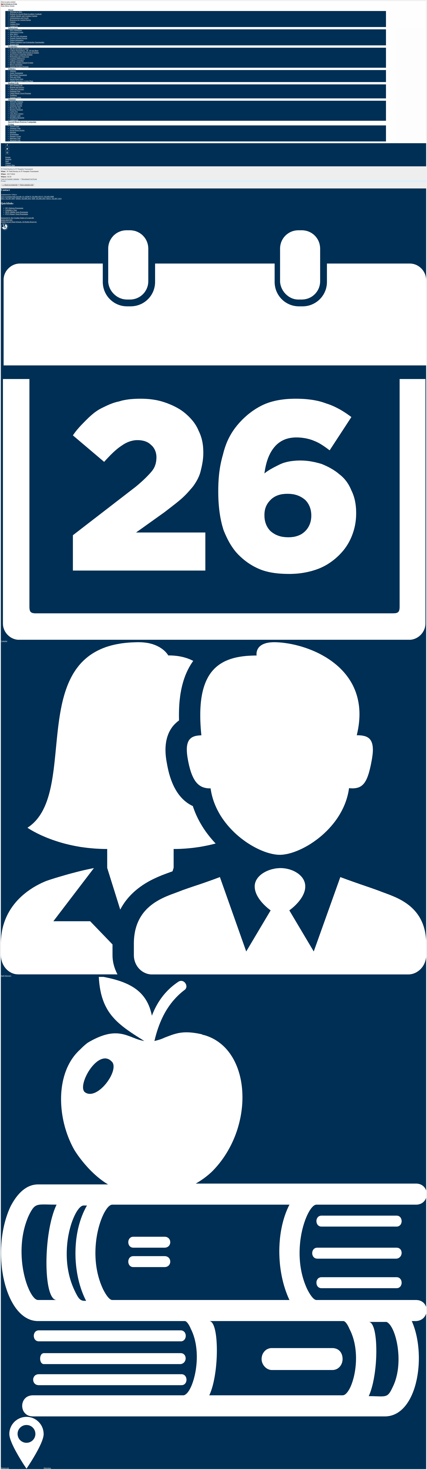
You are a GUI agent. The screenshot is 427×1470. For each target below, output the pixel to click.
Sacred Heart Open (16, 79)
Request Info (14, 44)
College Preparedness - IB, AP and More (24, 51)
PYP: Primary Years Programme (16, 214)
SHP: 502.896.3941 (39, 199)
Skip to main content (8, 2)
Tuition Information (16, 40)
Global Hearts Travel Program (20, 93)
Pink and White (15, 77)
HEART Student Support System (21, 63)
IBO (4, 226)
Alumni (8, 163)
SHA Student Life (16, 85)
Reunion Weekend (16, 110)
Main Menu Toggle (7, 6)
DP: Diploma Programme (14, 208)
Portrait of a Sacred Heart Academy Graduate (26, 14)
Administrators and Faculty (19, 18)
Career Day (14, 112)
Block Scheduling (16, 65)
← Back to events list (9, 185)
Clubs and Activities (17, 89)
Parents (7, 157)
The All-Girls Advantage (18, 36)
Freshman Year (15, 91)
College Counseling (17, 61)
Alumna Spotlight (16, 104)
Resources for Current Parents (20, 20)
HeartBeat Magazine (17, 118)
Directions (47, 1468)
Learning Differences (17, 59)
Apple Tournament (16, 73)
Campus (13, 22)
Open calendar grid (26, 185)
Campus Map (10, 165)
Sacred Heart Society (17, 130)
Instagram (7, 154)
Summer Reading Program (19, 67)
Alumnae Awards (16, 106)
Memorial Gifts (15, 140)
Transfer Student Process (18, 38)
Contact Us (14, 26)
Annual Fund (14, 126)
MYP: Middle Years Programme (16, 212)
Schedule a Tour (11, 210)
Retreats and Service (17, 87)
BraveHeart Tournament (18, 75)
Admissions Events (16, 32)
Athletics (13, 71)
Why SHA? (14, 34)
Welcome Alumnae (16, 102)
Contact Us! (14, 120)
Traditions (13, 95)
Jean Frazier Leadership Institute (21, 55)
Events (3, 181)
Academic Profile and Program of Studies (24, 53)
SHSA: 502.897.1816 (53, 199)
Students (8, 159)
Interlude (13, 132)
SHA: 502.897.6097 (8, 199)
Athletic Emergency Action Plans (21, 81)
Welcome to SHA (16, 12)
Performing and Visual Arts (19, 57)
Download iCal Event (29, 179)
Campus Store (15, 24)
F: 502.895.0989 (48, 197)
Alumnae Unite (15, 116)
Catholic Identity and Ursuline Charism (23, 16)
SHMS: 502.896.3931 (23, 199)
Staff (7, 161)
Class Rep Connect (16, 114)
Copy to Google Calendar (10, 179)
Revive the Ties (15, 108)
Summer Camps (15, 97)
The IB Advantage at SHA (19, 49)
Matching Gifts (15, 138)
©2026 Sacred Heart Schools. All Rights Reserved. (19, 222)
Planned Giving (15, 136)
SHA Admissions (16, 30)
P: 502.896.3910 (36, 197)
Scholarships (14, 134)
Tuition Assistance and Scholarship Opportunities (27, 42)
